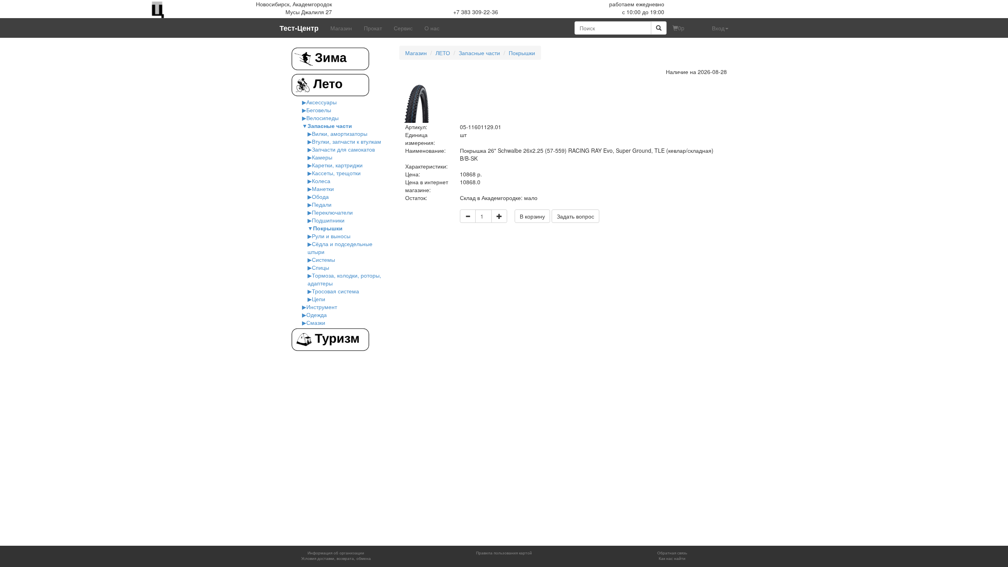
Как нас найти (672, 558)
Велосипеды (322, 118)
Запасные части (330, 126)
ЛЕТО (442, 53)
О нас (431, 28)
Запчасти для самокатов (343, 149)
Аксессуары (321, 102)
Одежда (316, 315)
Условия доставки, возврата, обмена (336, 558)
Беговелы (318, 110)
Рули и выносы (331, 236)
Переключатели (332, 212)
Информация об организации (336, 553)
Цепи (318, 299)
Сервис (403, 28)
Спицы (320, 267)
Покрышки (328, 228)
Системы (323, 259)
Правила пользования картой (504, 553)
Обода (320, 196)
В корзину (532, 216)
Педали (322, 204)
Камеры (322, 157)
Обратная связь (672, 553)
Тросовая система (335, 291)
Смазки (315, 322)
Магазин (341, 28)
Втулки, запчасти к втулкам (346, 141)
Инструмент (321, 307)
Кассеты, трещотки (336, 173)
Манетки (323, 189)
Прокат (373, 28)
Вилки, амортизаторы (339, 133)
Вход (718, 28)
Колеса (321, 181)
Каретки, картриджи (337, 165)
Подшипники (328, 220)
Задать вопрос (575, 216)
